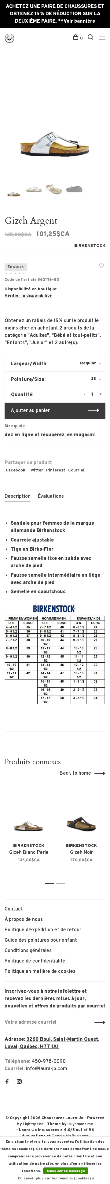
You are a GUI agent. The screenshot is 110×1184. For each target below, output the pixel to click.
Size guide (15, 426)
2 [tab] (62, 883)
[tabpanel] (55, 117)
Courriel (76, 470)
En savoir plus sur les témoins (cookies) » (56, 1178)
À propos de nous (24, 920)
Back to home (75, 773)
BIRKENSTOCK (89, 245)
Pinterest (55, 470)
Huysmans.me (80, 1124)
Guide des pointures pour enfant (41, 940)
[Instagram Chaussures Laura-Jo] (19, 1082)
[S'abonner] (98, 1022)
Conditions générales (28, 951)
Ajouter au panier (30, 411)
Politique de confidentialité (35, 961)
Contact (14, 909)
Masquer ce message (66, 1171)
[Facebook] (7, 1082)
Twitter (35, 470)
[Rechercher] (91, 38)
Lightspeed (33, 1124)
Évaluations (51, 496)
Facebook (15, 470)
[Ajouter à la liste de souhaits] (101, 267)
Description (18, 496)
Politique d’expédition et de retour (43, 930)
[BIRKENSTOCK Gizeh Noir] (81, 814)
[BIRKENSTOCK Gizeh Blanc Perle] (28, 814)
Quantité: (22, 395)
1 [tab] (51, 883)
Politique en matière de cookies (40, 972)
